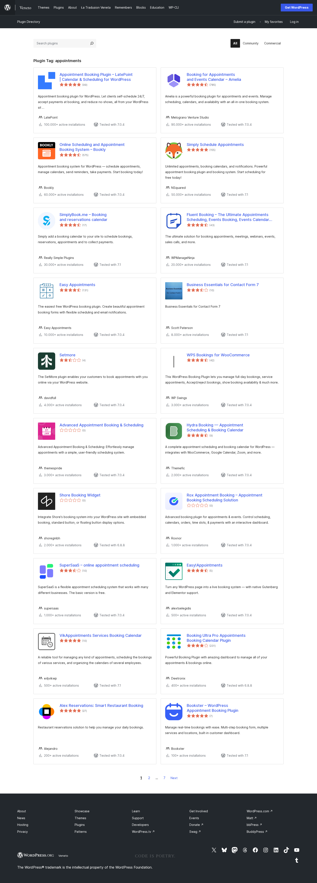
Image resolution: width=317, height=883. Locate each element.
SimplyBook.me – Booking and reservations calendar (83, 217)
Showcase (82, 811)
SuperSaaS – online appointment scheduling (99, 565)
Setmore (67, 355)
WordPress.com (260, 811)
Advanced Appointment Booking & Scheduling (101, 425)
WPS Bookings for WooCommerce (218, 355)
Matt (252, 818)
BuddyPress (257, 831)
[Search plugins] (92, 43)
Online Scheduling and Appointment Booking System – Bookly (92, 147)
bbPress (254, 825)
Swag (195, 831)
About (21, 811)
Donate (196, 825)
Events (194, 818)
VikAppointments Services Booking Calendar (101, 635)
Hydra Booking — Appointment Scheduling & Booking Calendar (215, 427)
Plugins (80, 825)
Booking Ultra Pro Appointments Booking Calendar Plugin (216, 638)
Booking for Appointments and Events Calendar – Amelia (214, 77)
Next (174, 778)
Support (138, 818)
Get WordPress (297, 7)
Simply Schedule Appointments (215, 144)
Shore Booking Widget (80, 495)
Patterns (81, 831)
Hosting (22, 825)
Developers (140, 825)
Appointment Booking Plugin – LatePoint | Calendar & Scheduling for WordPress (96, 77)
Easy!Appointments (205, 565)
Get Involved (198, 811)
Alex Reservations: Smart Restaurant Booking (101, 705)
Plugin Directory (28, 21)
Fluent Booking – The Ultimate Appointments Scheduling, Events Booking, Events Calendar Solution (228, 217)
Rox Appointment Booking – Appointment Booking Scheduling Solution (224, 497)
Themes (80, 818)
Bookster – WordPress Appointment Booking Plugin (212, 708)
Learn (136, 811)
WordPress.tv (143, 831)
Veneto (63, 855)
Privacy (22, 831)
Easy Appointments (77, 284)
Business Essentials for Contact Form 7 (223, 284)
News (21, 818)
